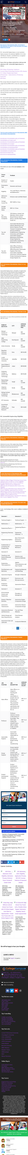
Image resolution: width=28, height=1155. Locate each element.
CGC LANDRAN (6, 1037)
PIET (3, 1054)
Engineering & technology (9, 1081)
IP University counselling (8, 1021)
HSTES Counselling (7, 1018)
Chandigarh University (8, 1035)
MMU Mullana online (7, 1067)
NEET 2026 (5, 1004)
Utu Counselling (6, 1024)
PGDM (3, 1091)
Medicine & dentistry (7, 1083)
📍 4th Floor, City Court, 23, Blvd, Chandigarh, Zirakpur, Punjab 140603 (13, 976)
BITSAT (2, 462)
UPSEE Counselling (7, 1020)
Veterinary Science (7, 1084)
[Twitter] (12, 991)
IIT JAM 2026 (5, 1008)
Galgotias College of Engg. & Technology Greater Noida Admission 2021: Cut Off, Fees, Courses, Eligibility (13, 481)
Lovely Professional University (10, 1033)
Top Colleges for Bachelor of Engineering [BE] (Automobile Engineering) (13, 133)
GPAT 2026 (5, 1010)
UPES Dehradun (6, 1041)
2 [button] (20, 628)
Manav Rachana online (8, 1069)
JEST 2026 (5, 1005)
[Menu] (2, 2)
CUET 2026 (5, 1001)
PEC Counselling (6, 1022)
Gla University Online (8, 1071)
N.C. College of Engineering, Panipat (8, 73)
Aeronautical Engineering (9, 1086)
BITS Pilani (3, 78)
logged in (12, 958)
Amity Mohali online (7, 1064)
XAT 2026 (4, 1007)
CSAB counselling (7, 1017)
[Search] (25, 2)
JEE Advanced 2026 (7, 1003)
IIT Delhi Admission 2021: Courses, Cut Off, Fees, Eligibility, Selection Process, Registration (11, 483)
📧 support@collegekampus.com (12, 974)
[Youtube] (16, 991)
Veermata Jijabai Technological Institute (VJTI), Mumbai (13, 71)
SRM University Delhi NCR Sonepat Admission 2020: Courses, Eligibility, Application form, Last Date (12, 489)
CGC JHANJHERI (7, 1039)
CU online (4, 1066)
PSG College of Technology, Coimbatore (9, 69)
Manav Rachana (6, 1056)
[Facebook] (8, 991)
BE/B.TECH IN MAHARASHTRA (8, 154)
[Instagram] (20, 991)
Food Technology (6, 1087)
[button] (3, 40)
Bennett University (7, 1045)
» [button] (25, 628)
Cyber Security (6, 1090)
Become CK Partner (9, 982)
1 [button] (17, 628)
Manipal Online (6, 1070)
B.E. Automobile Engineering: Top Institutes (13, 311)
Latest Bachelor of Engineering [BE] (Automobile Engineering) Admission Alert (13, 474)
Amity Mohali (5, 1043)
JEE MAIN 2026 (6, 1000)
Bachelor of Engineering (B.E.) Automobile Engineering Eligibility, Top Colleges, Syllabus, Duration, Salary (13, 46)
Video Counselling (8, 985)
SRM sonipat (5, 1052)
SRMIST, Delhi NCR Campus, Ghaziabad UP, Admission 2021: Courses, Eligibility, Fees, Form (13, 496)
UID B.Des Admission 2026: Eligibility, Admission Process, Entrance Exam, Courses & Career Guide (7, 890)
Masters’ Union (6, 1049)
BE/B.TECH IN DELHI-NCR (6, 152)
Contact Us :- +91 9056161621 (11, 972)
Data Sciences (6, 1088)
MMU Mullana (5, 1047)
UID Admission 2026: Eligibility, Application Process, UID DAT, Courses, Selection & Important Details (20, 890)
